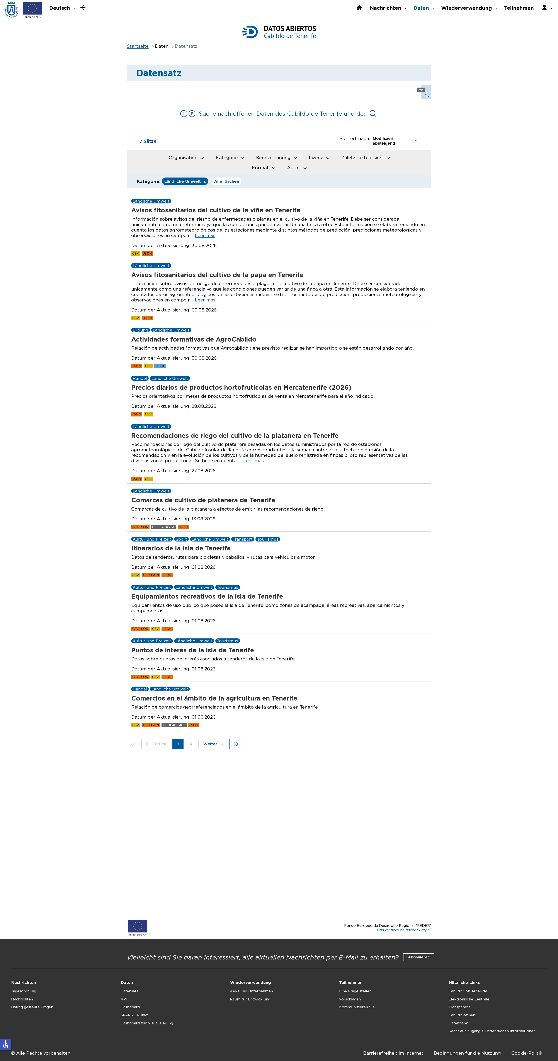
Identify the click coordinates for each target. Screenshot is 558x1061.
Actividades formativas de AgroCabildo (193, 339)
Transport (243, 539)
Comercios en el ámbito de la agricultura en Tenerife (214, 698)
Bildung (140, 330)
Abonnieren (419, 957)
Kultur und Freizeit (152, 539)
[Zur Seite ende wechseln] (236, 744)
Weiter (211, 743)
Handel (140, 378)
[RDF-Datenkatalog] (424, 97)
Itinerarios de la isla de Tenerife (181, 548)
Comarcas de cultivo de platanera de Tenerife (203, 500)
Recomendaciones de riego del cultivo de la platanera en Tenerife (235, 435)
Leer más (205, 235)
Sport (181, 539)
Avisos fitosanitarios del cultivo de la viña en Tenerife (215, 210)
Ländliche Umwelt (185, 181)
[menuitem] (61, 7)
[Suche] (373, 113)
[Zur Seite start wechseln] (133, 744)
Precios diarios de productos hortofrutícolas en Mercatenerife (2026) (241, 387)
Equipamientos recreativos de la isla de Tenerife (207, 596)
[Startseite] (11, 10)
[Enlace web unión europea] (32, 10)
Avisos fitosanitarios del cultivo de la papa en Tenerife (217, 275)
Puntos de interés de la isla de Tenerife (192, 650)
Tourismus (268, 539)
